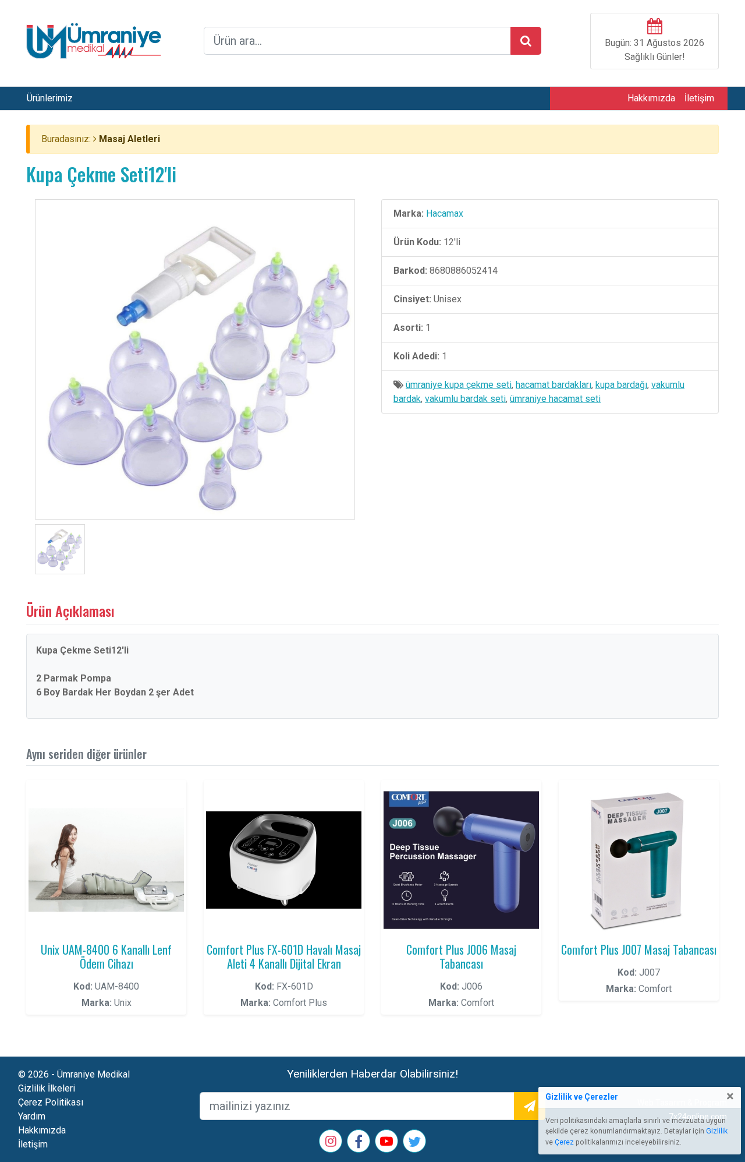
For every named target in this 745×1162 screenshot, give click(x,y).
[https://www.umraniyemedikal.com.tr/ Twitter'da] (414, 1143)
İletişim (699, 98)
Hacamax (444, 213)
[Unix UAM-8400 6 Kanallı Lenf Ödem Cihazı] (106, 860)
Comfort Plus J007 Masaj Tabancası (638, 949)
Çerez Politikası (50, 1102)
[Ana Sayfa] (93, 39)
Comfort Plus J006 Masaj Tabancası (461, 956)
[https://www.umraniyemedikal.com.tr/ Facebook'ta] (358, 1143)
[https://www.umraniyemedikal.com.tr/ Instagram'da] (330, 1142)
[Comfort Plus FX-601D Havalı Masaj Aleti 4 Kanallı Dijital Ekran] (283, 860)
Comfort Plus (300, 1002)
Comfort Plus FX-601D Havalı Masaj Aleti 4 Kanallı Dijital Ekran (284, 956)
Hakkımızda (651, 98)
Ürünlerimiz (50, 98)
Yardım (31, 1116)
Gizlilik (717, 1131)
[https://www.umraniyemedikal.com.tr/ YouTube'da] (386, 1142)
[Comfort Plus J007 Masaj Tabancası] (638, 860)
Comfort (477, 1002)
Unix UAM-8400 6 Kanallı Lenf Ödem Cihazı (106, 956)
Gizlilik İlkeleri (46, 1088)
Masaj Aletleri (129, 138)
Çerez (564, 1142)
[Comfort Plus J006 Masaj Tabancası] (461, 860)
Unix (123, 1002)
